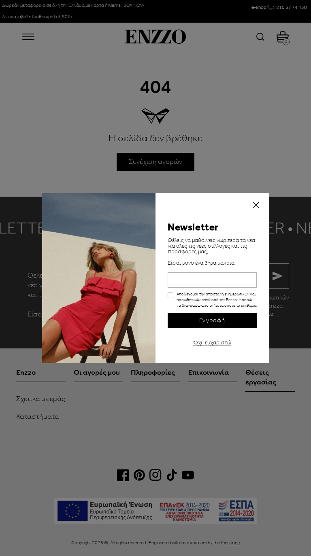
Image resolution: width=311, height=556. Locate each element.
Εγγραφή (212, 320)
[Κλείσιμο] (256, 206)
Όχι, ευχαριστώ (212, 341)
